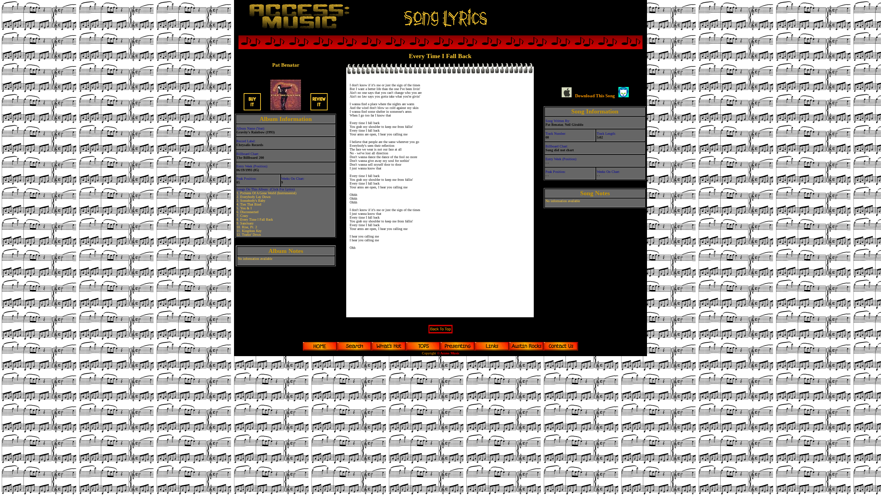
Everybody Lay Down (255, 197)
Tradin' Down (251, 234)
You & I (246, 208)
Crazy (244, 216)
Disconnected (249, 212)
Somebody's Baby (252, 200)
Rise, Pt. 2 (249, 227)
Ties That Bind (250, 204)
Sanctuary (247, 223)
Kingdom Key (252, 231)
